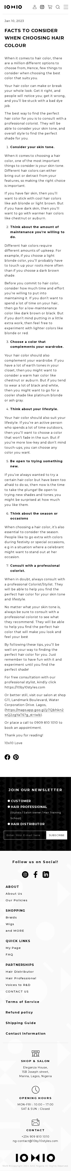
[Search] (58, 7)
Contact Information (26, 1033)
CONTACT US (17, 991)
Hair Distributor (20, 971)
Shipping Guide (21, 1023)
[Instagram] (25, 874)
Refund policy (19, 1012)
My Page (13, 947)
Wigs (10, 924)
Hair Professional (21, 978)
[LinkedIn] (46, 874)
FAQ (9, 954)
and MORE (15, 930)
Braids (11, 917)
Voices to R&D (18, 984)
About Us (14, 893)
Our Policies (17, 900)
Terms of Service (23, 1001)
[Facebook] (35, 874)
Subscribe (57, 835)
